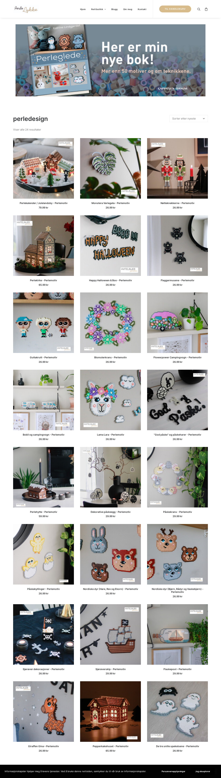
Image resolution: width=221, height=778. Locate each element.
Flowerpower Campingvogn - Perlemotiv (177, 357)
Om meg (127, 9)
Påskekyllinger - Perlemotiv (43, 588)
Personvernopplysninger (173, 771)
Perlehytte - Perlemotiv (43, 511)
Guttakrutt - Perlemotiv (43, 357)
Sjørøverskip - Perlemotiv (110, 669)
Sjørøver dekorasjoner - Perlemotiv (43, 669)
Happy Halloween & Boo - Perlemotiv (110, 280)
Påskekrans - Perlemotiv (177, 511)
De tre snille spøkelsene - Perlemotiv (177, 746)
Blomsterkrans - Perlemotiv (110, 357)
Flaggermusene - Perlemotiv (177, 280)
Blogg (114, 9)
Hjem (83, 9)
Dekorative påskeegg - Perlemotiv (111, 511)
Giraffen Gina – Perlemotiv (43, 746)
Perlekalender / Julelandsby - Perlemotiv (44, 203)
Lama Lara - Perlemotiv (110, 434)
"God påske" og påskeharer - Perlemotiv (177, 434)
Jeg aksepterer (202, 771)
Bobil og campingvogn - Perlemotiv (43, 434)
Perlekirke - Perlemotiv (43, 280)
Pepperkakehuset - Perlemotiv (110, 746)
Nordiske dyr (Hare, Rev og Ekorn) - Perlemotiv (110, 588)
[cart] (205, 9)
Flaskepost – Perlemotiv (177, 669)
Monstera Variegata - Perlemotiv (111, 203)
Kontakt (142, 9)
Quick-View (70, 142)
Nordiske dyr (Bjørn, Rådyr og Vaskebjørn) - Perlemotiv (177, 590)
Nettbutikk (97, 9)
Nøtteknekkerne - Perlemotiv (177, 203)
